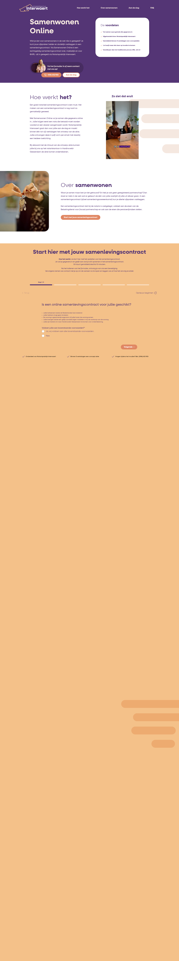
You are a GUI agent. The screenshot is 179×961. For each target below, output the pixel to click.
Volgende (128, 347)
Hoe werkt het (83, 8)
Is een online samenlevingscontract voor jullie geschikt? (86, 304)
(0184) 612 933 (143, 356)
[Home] (33, 8)
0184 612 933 (53, 75)
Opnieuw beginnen (144, 293)
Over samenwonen (109, 8)
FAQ (152, 8)
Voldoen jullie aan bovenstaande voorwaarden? (63, 328)
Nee (48, 336)
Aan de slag (134, 8)
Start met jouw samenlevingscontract (80, 217)
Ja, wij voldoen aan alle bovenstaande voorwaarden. (70, 331)
